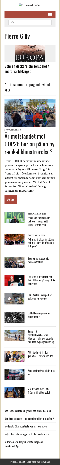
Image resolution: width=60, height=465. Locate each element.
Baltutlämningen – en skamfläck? (39, 315)
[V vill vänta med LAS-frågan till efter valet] (14, 396)
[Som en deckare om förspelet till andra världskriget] (30, 59)
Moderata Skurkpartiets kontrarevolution (25, 426)
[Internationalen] (30, 5)
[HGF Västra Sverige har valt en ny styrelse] (14, 302)
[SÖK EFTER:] (29, 22)
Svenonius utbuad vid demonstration (38, 260)
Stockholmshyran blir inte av (41, 372)
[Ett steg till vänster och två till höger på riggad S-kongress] (14, 284)
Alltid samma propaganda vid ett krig (28, 86)
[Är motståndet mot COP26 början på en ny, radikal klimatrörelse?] (30, 125)
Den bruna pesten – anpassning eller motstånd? (29, 419)
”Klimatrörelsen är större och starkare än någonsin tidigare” (41, 242)
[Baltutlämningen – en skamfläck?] (14, 320)
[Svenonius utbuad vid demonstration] (14, 265)
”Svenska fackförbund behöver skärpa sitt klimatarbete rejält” (39, 221)
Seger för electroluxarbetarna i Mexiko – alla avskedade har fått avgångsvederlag (41, 337)
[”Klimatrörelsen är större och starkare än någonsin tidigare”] (14, 242)
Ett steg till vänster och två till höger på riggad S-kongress (41, 280)
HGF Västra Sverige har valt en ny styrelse (40, 296)
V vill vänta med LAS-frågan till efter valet (39, 390)
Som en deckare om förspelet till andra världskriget (28, 68)
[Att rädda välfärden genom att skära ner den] (14, 360)
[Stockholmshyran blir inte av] (14, 378)
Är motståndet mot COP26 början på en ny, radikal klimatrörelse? (29, 143)
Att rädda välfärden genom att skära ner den (40, 354)
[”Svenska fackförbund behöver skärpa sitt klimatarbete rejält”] (14, 221)
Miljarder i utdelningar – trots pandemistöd (27, 434)
